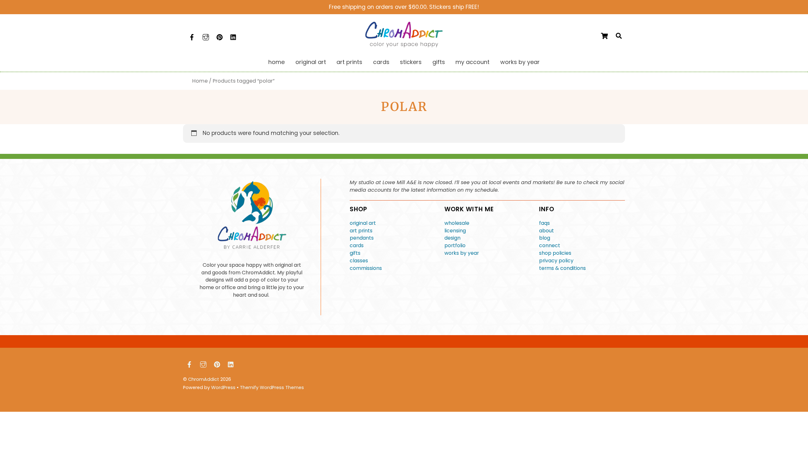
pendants (362, 238)
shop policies (555, 253)
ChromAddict (203, 379)
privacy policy (556, 260)
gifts (355, 253)
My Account (472, 62)
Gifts (438, 62)
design (452, 238)
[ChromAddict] (404, 45)
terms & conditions (562, 268)
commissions (366, 268)
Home (276, 62)
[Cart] (604, 36)
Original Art (310, 62)
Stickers (411, 62)
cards (357, 245)
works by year (461, 253)
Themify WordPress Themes (272, 387)
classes (359, 260)
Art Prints (349, 62)
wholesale (456, 223)
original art (363, 223)
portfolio (455, 245)
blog (544, 238)
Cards (381, 62)
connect (549, 245)
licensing (455, 230)
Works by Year (520, 62)
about (546, 230)
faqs (544, 223)
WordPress (223, 387)
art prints (361, 230)
